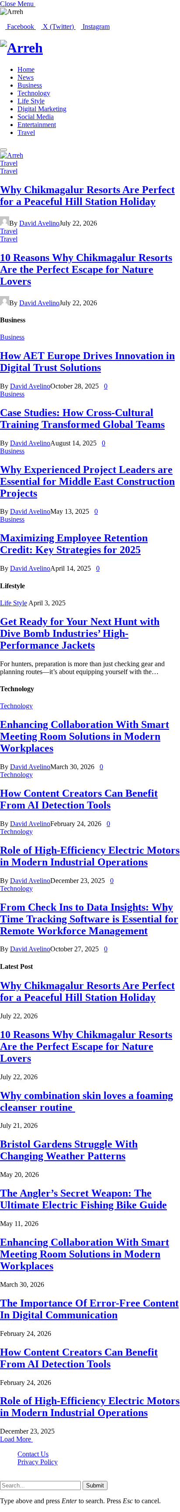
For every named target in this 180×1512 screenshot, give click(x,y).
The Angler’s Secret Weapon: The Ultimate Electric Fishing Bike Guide (83, 1199)
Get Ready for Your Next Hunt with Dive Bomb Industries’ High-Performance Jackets (79, 633)
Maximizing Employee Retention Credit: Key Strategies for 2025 (74, 543)
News (25, 77)
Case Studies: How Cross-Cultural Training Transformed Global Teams (82, 418)
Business (29, 85)
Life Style (31, 101)
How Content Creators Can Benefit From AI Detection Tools (79, 799)
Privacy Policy (37, 1462)
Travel (26, 132)
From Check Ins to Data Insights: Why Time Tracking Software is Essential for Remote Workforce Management (89, 918)
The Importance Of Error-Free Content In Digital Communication (89, 1309)
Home (26, 69)
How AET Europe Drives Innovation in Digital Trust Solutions (87, 361)
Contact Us (32, 1454)
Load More (16, 1439)
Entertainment (36, 124)
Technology (33, 93)
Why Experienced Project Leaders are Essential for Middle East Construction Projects (87, 481)
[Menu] (3, 149)
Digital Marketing (41, 109)
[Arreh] (90, 48)
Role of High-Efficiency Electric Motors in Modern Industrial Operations (90, 856)
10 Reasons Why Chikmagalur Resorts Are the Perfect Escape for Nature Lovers (86, 269)
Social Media (35, 116)
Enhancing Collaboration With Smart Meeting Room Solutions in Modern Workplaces (84, 736)
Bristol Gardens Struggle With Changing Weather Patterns (69, 1150)
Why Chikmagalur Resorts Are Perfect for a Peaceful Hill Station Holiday (87, 195)
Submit (95, 1485)
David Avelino (39, 223)
